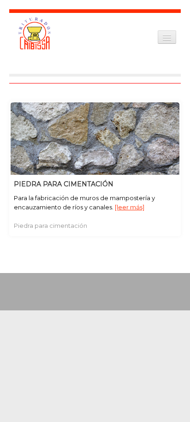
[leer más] (129, 207)
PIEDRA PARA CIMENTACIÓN (63, 184)
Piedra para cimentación (50, 225)
